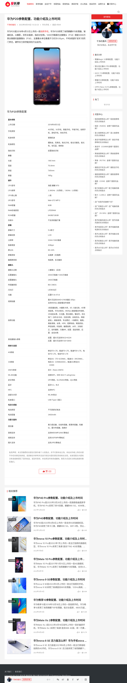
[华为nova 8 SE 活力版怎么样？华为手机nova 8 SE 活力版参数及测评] (19, 646)
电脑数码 (30, 4)
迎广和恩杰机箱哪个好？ (104, 202)
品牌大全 (101, 4)
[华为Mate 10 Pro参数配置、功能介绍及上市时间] (19, 565)
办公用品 (83, 4)
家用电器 (39, 4)
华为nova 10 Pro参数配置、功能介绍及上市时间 (59, 538)
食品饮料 (92, 4)
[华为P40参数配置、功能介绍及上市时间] (19, 524)
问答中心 (112, 4)
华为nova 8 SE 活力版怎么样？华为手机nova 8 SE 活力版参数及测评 (59, 640)
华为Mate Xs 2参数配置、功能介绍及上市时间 (59, 620)
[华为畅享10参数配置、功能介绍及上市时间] (19, 605)
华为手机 (45, 25)
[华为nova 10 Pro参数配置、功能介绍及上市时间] (19, 544)
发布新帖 (106, 17)
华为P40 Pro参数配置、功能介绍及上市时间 (58, 497)
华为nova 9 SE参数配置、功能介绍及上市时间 (59, 579)
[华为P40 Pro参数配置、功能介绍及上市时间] (19, 503)
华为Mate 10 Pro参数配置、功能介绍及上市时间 (59, 559)
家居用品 (66, 4)
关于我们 (8, 672)
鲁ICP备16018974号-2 (42, 675)
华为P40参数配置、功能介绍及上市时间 (55, 518)
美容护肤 (74, 4)
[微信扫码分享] (58, 679)
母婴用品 (57, 4)
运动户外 (48, 4)
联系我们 (18, 672)
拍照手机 (44, 31)
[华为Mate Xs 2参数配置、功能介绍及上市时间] (19, 626)
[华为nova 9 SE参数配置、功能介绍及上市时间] (19, 585)
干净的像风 (11, 25)
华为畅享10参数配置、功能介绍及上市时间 (57, 599)
